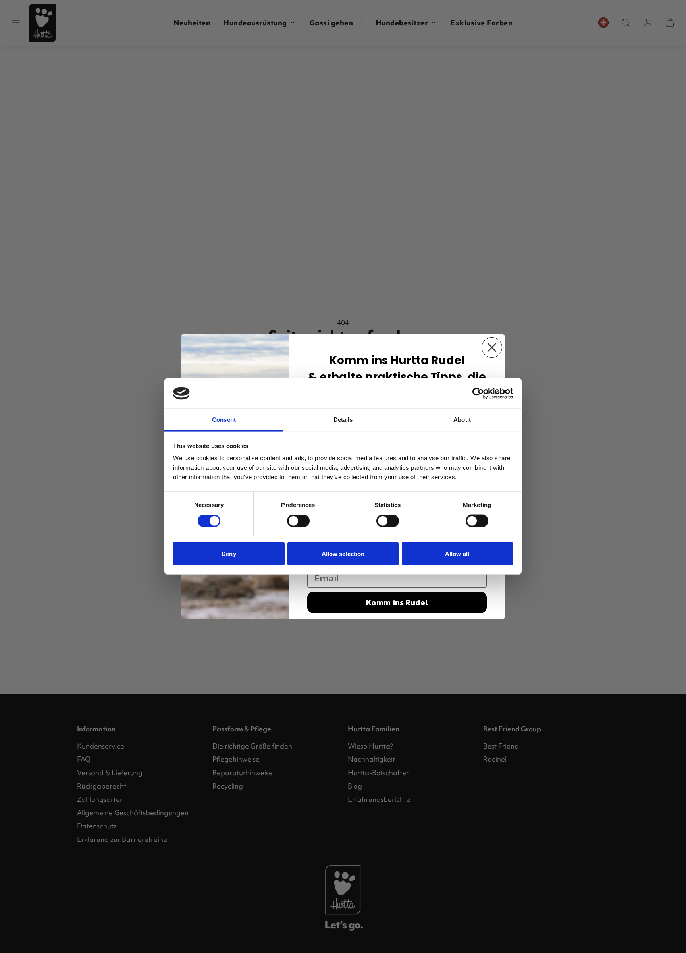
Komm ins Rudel (397, 602)
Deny (229, 553)
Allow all (457, 553)
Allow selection (343, 553)
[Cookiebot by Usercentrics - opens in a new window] (478, 393)
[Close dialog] (492, 347)
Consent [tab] (224, 419)
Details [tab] (343, 419)
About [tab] (462, 419)
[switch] (298, 521)
